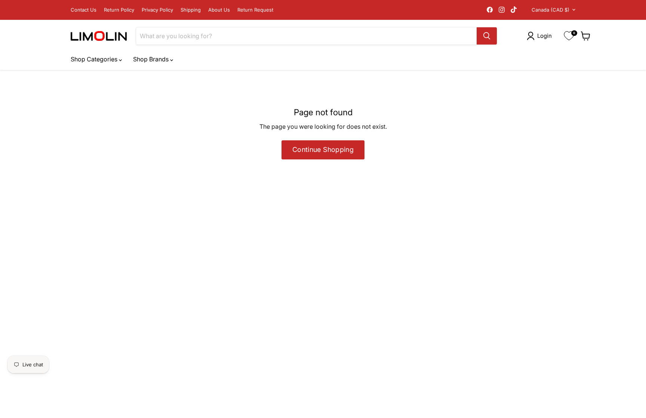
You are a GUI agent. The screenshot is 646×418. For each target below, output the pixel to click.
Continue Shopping (323, 149)
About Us (219, 10)
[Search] (487, 36)
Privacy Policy (157, 10)
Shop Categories (95, 59)
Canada (550, 10)
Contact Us (83, 10)
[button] (541, 35)
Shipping (191, 10)
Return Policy (119, 10)
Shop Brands (151, 59)
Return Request (255, 10)
